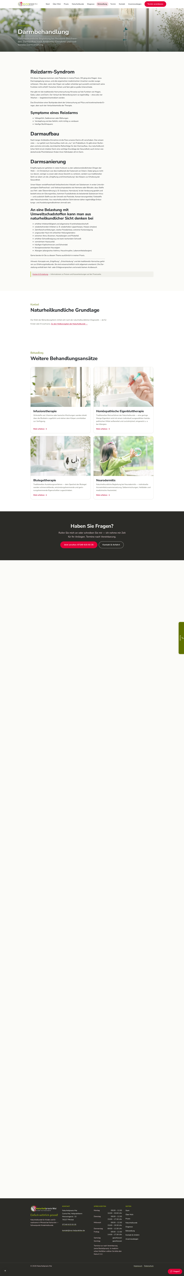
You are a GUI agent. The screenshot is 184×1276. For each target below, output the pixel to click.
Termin (113, 4)
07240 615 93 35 (69, 1224)
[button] (181, 638)
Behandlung (102, 4)
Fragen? (176, 1272)
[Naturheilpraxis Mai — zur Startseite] (27, 4)
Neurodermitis (105, 480)
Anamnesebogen (134, 4)
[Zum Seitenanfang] (5, 1270)
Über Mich (57, 4)
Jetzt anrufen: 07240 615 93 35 (79, 544)
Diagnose (90, 4)
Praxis (66, 4)
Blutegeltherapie (44, 480)
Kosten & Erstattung (40, 274)
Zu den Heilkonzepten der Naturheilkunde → (69, 324)
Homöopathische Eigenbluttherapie (120, 411)
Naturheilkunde (78, 4)
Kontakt (122, 4)
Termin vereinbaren (155, 4)
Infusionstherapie (45, 411)
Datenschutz (149, 1266)
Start (48, 4)
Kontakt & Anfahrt (111, 544)
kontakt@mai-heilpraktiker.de (73, 1230)
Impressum (138, 1266)
